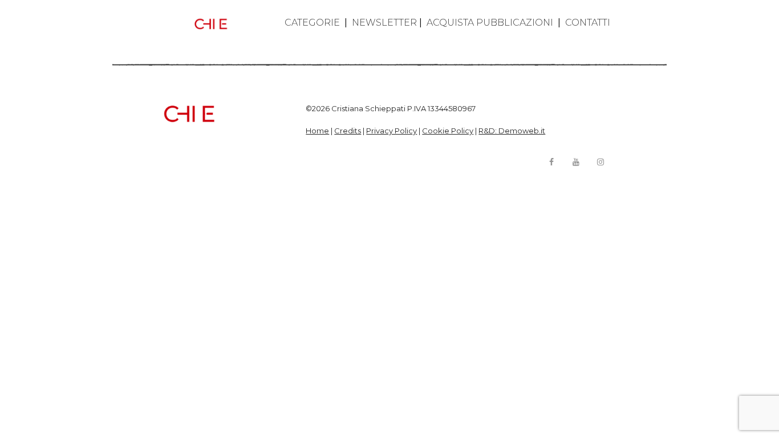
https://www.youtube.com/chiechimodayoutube (576, 162)
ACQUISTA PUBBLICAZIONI (490, 22)
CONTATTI (587, 22)
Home (317, 130)
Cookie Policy (447, 130)
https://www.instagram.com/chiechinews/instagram (600, 162)
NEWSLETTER (384, 22)
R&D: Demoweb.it (511, 130)
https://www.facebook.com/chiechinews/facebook (551, 162)
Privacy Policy (391, 130)
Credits (347, 130)
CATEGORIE (312, 22)
